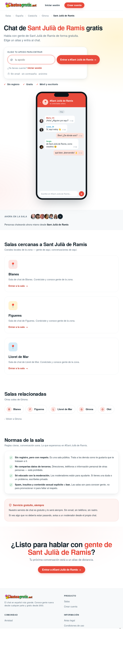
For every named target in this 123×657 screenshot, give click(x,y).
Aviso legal (69, 620)
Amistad (8, 620)
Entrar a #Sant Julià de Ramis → (78, 59)
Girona (45, 15)
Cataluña (32, 15)
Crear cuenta (74, 5)
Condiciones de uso (74, 625)
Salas (8, 15)
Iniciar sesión (52, 5)
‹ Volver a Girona (13, 418)
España (19, 15)
